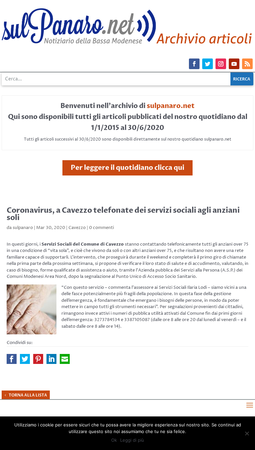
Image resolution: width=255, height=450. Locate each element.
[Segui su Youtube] (234, 63)
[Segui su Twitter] (207, 63)
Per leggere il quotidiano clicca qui (127, 167)
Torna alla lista (28, 395)
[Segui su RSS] (247, 63)
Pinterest (38, 359)
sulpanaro (23, 228)
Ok (114, 440)
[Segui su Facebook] (194, 63)
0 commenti (101, 228)
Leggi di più (132, 440)
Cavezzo (77, 228)
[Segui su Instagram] (220, 63)
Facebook (12, 359)
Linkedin (51, 359)
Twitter (25, 359)
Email (65, 359)
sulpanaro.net (171, 105)
